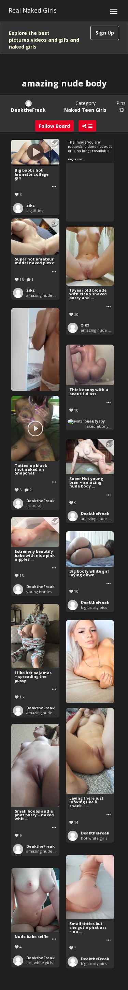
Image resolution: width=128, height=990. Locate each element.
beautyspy (94, 421)
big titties (34, 210)
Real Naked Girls (33, 10)
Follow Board (54, 126)
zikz (30, 205)
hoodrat (34, 505)
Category (85, 106)
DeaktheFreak (40, 500)
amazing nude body (44, 295)
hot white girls (94, 838)
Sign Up (105, 32)
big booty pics (94, 607)
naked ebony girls (100, 426)
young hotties (39, 591)
